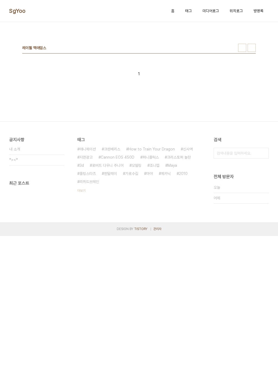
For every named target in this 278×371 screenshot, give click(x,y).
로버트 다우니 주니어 (108, 165)
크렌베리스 (112, 149)
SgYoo (17, 11)
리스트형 (252, 48)
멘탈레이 (110, 173)
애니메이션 (88, 149)
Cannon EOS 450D (117, 157)
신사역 (188, 149)
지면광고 (86, 157)
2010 (183, 173)
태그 (188, 11)
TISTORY (140, 229)
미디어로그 (211, 11)
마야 (149, 173)
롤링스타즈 (88, 173)
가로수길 (131, 173)
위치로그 (236, 11)
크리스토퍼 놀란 (179, 157)
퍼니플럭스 (151, 157)
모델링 (136, 165)
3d (82, 165)
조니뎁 (154, 165)
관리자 (157, 229)
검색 (263, 153)
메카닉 (166, 173)
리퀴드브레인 (89, 182)
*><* (13, 160)
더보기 (81, 191)
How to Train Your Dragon (151, 149)
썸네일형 (242, 48)
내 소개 (14, 149)
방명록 (258, 11)
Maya (172, 165)
